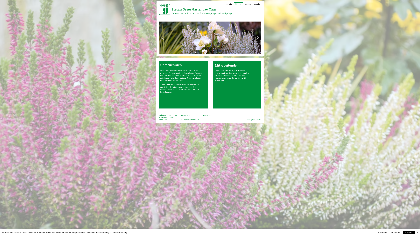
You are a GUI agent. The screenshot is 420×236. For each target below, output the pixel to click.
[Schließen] (417, 232)
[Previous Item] (162, 38)
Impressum (207, 115)
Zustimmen (409, 232)
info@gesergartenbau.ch (190, 119)
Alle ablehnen (395, 232)
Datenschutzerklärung (119, 232)
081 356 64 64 (185, 115)
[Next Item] (257, 38)
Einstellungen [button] (382, 232)
